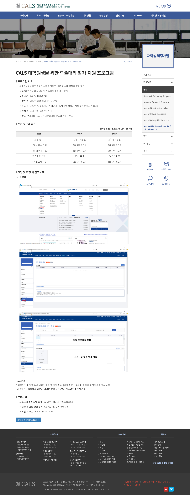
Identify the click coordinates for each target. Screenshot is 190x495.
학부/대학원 (166, 169)
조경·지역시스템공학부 (78, 451)
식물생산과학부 (21, 442)
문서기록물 (158, 456)
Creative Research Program (156, 102)
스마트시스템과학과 (50, 460)
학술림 (102, 444)
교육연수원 (131, 456)
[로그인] (158, 6)
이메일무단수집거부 (132, 484)
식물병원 (130, 453)
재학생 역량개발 (158, 15)
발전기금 (120, 15)
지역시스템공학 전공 (78, 456)
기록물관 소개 (159, 441)
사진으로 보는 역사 (161, 447)
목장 (101, 447)
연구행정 (103, 15)
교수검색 (150, 183)
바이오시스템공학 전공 (79, 444)
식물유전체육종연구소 (135, 444)
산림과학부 (19, 453)
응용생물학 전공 (49, 456)
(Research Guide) (107, 456)
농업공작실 (131, 459)
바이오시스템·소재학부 (78, 442)
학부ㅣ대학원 (43, 15)
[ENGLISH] (169, 6)
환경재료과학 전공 (23, 459)
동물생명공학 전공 (50, 447)
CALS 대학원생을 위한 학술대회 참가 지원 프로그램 (158, 128)
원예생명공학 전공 (23, 447)
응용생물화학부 (48, 451)
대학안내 (24, 15)
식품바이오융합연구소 (135, 441)
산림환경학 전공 (22, 456)
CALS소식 (137, 15)
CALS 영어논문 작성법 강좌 (155, 114)
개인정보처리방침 (131, 481)
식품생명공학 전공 (50, 444)
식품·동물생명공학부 (50, 442)
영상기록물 (158, 453)
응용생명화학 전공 (50, 453)
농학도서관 (104, 453)
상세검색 (157, 444)
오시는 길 (166, 183)
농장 (101, 441)
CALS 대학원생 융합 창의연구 (156, 108)
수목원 (102, 450)
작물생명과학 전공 (23, 444)
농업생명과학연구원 (107, 459)
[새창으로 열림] (166, 489)
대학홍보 (150, 169)
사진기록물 (158, 450)
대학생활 (87, 15)
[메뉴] (163, 6)
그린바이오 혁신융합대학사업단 (139, 462)
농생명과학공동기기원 (108, 462)
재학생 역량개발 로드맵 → (28, 420)
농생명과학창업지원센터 (136, 450)
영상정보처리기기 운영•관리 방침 (156, 481)
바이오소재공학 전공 (78, 447)
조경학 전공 (75, 453)
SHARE (129, 61)
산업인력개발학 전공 (24, 450)
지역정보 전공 (76, 465)
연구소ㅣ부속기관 (66, 15)
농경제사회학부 (75, 460)
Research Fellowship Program (157, 96)
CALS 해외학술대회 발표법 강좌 (156, 120)
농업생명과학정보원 (134, 447)
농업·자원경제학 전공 (78, 463)
